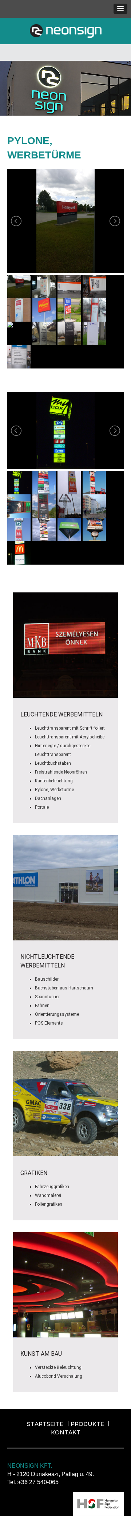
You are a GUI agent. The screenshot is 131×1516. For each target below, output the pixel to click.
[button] (120, 9)
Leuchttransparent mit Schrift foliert (70, 728)
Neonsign (66, 31)
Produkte (87, 1424)
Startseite (45, 1424)
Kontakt (65, 1432)
